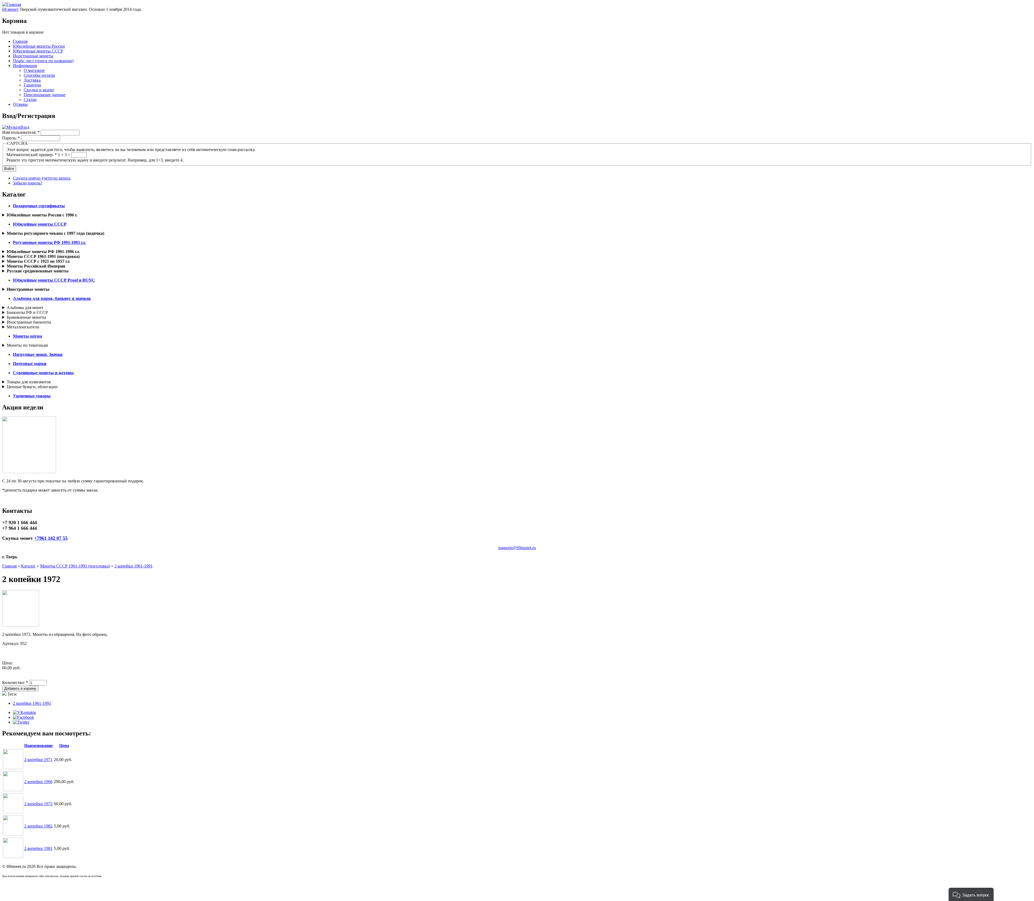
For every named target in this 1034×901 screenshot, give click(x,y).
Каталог (28, 566)
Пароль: (11, 138)
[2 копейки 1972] (20, 625)
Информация (25, 65)
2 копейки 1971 (38, 759)
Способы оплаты (39, 75)
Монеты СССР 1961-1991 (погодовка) (75, 566)
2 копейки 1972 (38, 803)
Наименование (38, 745)
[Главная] (11, 4)
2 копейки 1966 (38, 781)
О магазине (34, 70)
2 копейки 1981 (38, 848)
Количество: (15, 682)
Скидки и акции (39, 89)
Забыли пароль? (27, 183)
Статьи (30, 99)
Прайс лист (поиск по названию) (43, 60)
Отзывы (20, 104)
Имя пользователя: (21, 132)
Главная (20, 41)
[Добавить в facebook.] (23, 717)
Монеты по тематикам (27, 345)
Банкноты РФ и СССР (27, 312)
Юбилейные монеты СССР (38, 51)
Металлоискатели (23, 327)
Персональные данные (44, 94)
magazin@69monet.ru (517, 547)
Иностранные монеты (33, 56)
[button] (971, 894)
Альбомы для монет (25, 307)
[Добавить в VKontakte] (24, 712)
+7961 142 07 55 (51, 538)
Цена (64, 745)
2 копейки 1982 (38, 826)
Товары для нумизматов (29, 382)
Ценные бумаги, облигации (32, 386)
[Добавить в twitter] (21, 722)
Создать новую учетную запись (42, 178)
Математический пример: (31, 154)
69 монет (10, 9)
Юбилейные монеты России (39, 46)
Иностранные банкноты (29, 322)
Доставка (32, 80)
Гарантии (32, 85)
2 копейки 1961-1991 (133, 566)
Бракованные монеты (26, 317)
